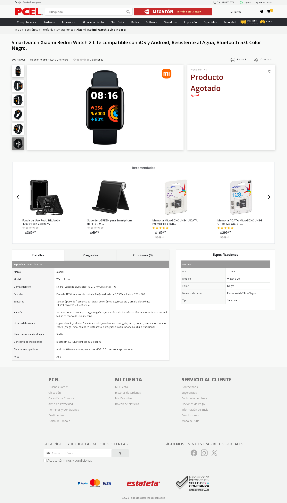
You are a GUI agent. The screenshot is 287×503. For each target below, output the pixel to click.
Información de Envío (195, 409)
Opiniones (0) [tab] (143, 255)
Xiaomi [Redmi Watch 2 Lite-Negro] (101, 29)
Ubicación (54, 392)
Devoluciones (190, 415)
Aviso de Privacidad (60, 404)
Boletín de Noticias (127, 404)
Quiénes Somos (58, 387)
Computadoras (26, 22)
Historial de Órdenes (128, 392)
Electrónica (118, 22)
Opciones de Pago (193, 404)
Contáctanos (190, 387)
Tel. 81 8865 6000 (225, 2)
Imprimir (242, 59)
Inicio (18, 29)
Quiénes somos (264, 2)
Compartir (266, 59)
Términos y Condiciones (63, 409)
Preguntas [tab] (90, 255)
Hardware (49, 22)
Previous (17, 197)
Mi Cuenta (236, 12)
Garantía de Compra (61, 398)
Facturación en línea (194, 398)
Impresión (190, 22)
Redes (135, 22)
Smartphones (64, 29)
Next (269, 197)
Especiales (210, 22)
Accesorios (69, 22)
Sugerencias (189, 392)
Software (151, 22)
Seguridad (230, 22)
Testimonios (56, 415)
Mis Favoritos (123, 398)
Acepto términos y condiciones (69, 460)
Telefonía (47, 29)
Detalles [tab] (38, 255)
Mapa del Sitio (191, 421)
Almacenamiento (93, 22)
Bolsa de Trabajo (59, 421)
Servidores (170, 22)
